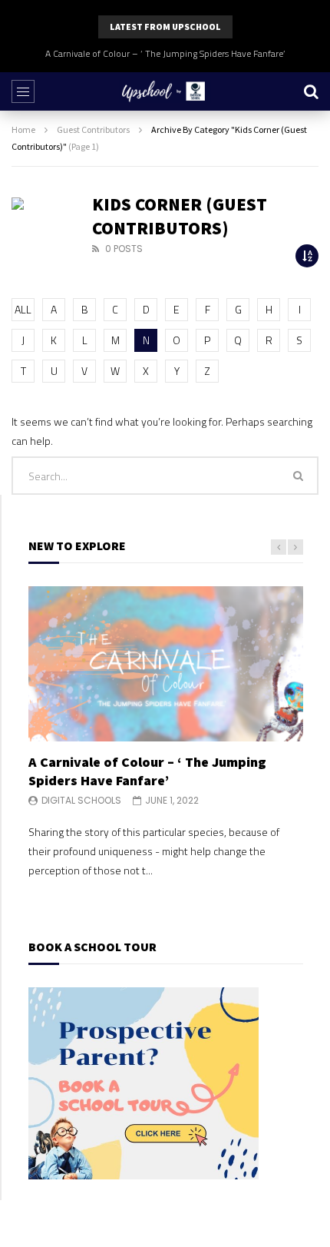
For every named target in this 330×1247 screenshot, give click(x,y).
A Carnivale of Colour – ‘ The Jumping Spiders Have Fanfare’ (165, 53)
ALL (23, 309)
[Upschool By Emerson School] (165, 91)
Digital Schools (81, 800)
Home (23, 129)
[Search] (311, 91)
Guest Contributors (93, 129)
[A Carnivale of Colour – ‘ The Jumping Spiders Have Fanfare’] (165, 663)
